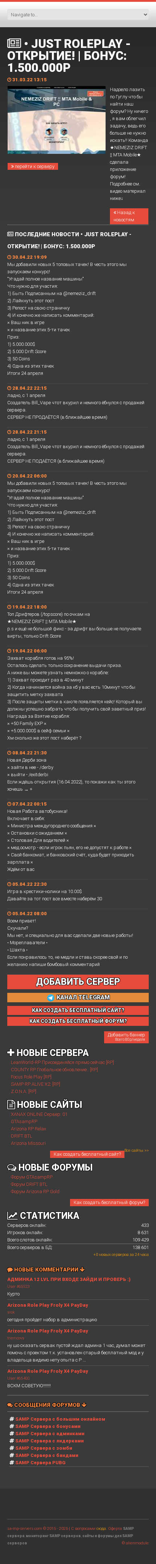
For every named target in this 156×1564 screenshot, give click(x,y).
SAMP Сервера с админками (50, 1433)
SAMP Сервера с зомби (43, 1448)
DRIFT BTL (21, 1136)
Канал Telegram (82, 997)
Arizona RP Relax (28, 1128)
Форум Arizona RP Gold (35, 1191)
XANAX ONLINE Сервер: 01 (39, 1114)
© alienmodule (135, 1543)
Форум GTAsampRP (32, 1177)
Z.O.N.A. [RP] (23, 1091)
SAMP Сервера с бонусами (48, 1426)
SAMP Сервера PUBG (40, 1462)
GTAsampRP (24, 1121)
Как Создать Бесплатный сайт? (78, 1010)
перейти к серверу (34, 166)
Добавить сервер (78, 982)
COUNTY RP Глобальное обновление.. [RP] (54, 1069)
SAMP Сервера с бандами (46, 1455)
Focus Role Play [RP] (31, 1077)
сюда (101, 1528)
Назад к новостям (124, 216)
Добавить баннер (126, 1036)
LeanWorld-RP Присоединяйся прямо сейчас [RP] (62, 1062)
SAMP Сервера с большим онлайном (60, 1419)
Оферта (115, 1528)
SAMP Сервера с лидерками (49, 1441)
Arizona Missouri (28, 1143)
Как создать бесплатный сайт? (87, 1154)
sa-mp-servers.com (24, 1528)
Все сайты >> (136, 1150)
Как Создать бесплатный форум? (78, 1021)
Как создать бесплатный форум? (109, 1202)
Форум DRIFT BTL (29, 1184)
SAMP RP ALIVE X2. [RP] (35, 1084)
